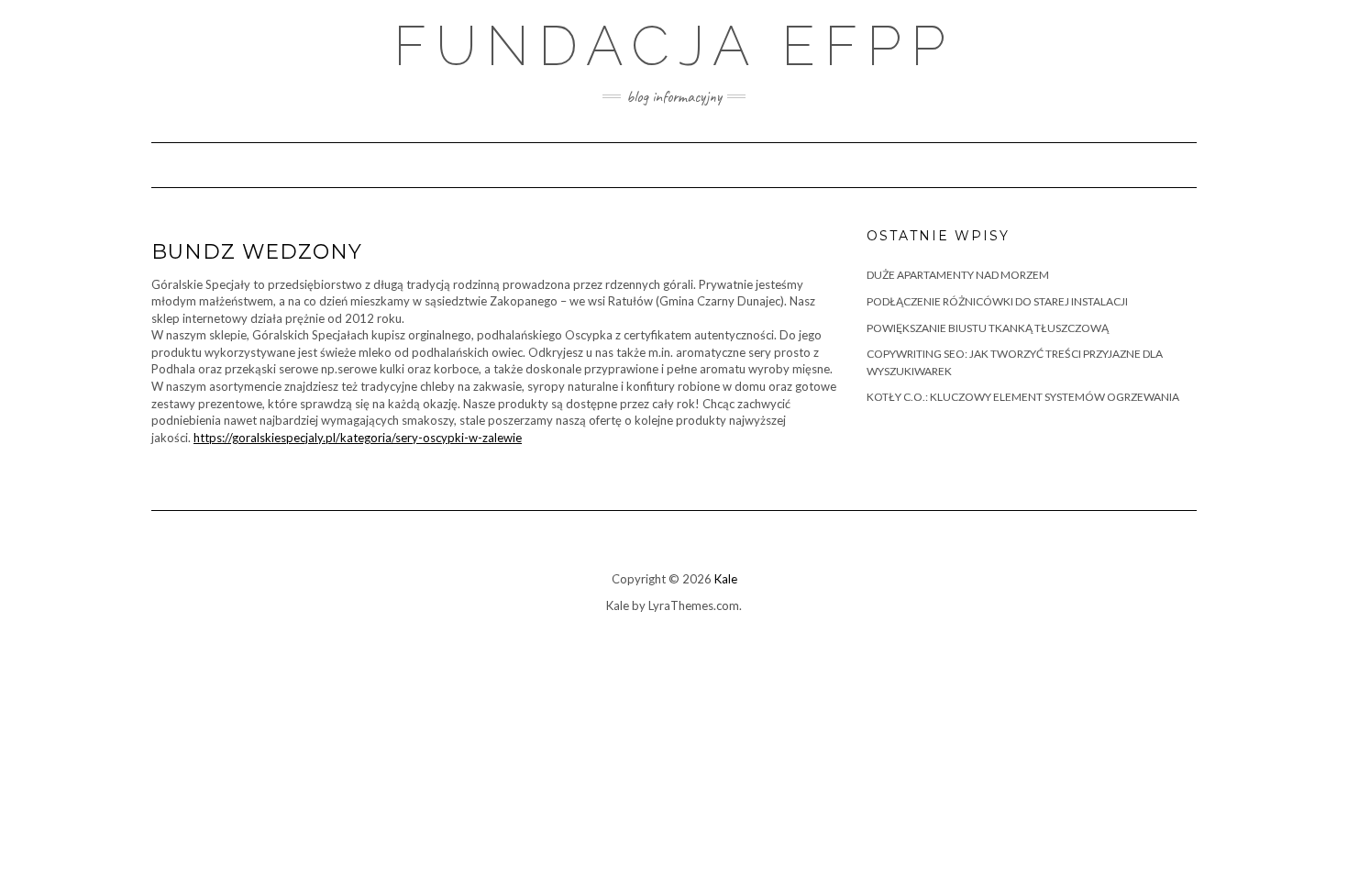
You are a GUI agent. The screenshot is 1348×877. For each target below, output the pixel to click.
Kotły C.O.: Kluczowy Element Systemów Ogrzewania (1023, 397)
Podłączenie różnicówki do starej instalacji (997, 301)
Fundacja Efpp (674, 46)
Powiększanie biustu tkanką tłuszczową (988, 328)
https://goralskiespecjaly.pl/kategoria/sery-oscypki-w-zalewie (357, 437)
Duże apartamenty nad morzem (958, 275)
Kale (725, 579)
